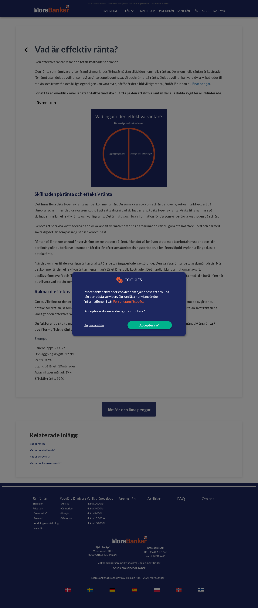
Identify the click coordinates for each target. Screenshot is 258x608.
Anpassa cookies (94, 325)
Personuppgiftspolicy (128, 301)
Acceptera (147, 325)
